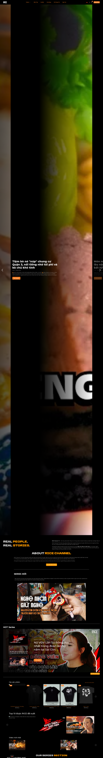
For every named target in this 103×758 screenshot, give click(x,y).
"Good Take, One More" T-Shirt (68, 706)
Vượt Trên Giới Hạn (37, 639)
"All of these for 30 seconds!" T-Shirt (51, 706)
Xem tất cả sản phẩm (89, 682)
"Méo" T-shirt (86, 706)
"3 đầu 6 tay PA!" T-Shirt (34, 706)
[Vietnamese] (87, 2)
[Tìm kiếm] (89, 2)
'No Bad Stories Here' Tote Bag (17, 706)
